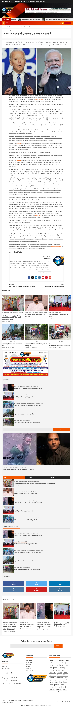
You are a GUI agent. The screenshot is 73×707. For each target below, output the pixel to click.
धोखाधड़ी (58, 341)
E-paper (4, 702)
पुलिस (15, 341)
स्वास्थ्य (37, 1)
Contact (20, 700)
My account (10, 702)
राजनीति (65, 682)
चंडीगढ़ (67, 665)
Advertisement (13, 700)
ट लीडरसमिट (40, 99)
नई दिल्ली (5, 30)
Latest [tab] (6, 477)
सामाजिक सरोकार (29, 670)
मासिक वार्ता (28, 664)
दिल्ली (63, 670)
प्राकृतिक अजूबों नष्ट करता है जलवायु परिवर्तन (54, 285)
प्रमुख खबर (45, 312)
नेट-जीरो (19, 143)
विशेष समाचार (52, 687)
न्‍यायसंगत (19, 160)
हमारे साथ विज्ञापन (6, 668)
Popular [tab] (29, 477)
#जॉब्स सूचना (32, 1)
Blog (7, 700)
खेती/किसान (52, 665)
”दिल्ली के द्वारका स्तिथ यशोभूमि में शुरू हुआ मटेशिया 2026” (25, 397)
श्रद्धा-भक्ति (52, 689)
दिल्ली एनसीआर (52, 672)
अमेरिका (15, 386)
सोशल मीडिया (58, 689)
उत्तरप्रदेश (62, 660)
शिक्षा (64, 687)
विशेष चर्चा (28, 666)
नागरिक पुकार (28, 668)
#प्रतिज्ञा (23, 1)
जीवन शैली (52, 670)
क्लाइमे (36, 99)
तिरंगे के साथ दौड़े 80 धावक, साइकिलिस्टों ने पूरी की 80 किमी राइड (27, 405)
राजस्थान (57, 684)
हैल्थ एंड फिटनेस (40, 403)
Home (3, 700)
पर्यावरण (8, 30)
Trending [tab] (52, 477)
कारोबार (51, 662)
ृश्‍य (60, 246)
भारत (56, 184)
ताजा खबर (7, 312)
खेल (2, 312)
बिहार (67, 679)
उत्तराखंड (67, 660)
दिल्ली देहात (60, 672)
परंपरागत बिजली (38, 215)
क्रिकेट (63, 662)
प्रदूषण (10, 30)
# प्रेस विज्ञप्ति (17, 1)
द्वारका (51, 675)
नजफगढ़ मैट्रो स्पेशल (15, 312)
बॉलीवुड (51, 682)
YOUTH (15, 403)
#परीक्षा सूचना (42, 1)
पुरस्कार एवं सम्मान (21, 312)
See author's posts (44, 273)
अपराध (26, 341)
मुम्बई (61, 682)
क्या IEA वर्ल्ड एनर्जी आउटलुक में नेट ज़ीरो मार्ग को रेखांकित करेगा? (22, 285)
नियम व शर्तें (4, 666)
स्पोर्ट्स (34, 403)
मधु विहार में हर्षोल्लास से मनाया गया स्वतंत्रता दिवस (24, 414)
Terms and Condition (28, 700)
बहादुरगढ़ (31, 403)
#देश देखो (27, 1)
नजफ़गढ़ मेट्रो (7, 36)
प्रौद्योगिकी (60, 312)
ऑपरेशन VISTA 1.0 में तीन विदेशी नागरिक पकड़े (52, 19)
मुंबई (37, 386)
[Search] (60, 23)
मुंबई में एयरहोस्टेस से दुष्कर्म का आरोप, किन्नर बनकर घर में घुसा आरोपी (28, 388)
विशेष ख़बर (13, 30)
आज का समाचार (29, 660)
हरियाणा (37, 403)
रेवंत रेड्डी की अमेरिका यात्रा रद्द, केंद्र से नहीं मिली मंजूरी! (25, 493)
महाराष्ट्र (56, 682)
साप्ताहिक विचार (29, 662)
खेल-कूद (5, 312)
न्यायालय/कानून (41, 312)
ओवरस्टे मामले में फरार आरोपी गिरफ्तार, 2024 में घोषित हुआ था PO (26, 19)
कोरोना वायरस (57, 662)
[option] (36, 388)
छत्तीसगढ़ (55, 667)
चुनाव (51, 667)
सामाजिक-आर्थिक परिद (55, 246)
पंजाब (66, 677)
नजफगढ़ (50, 341)
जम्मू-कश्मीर (62, 667)
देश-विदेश (30, 312)
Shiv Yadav (11, 321)
